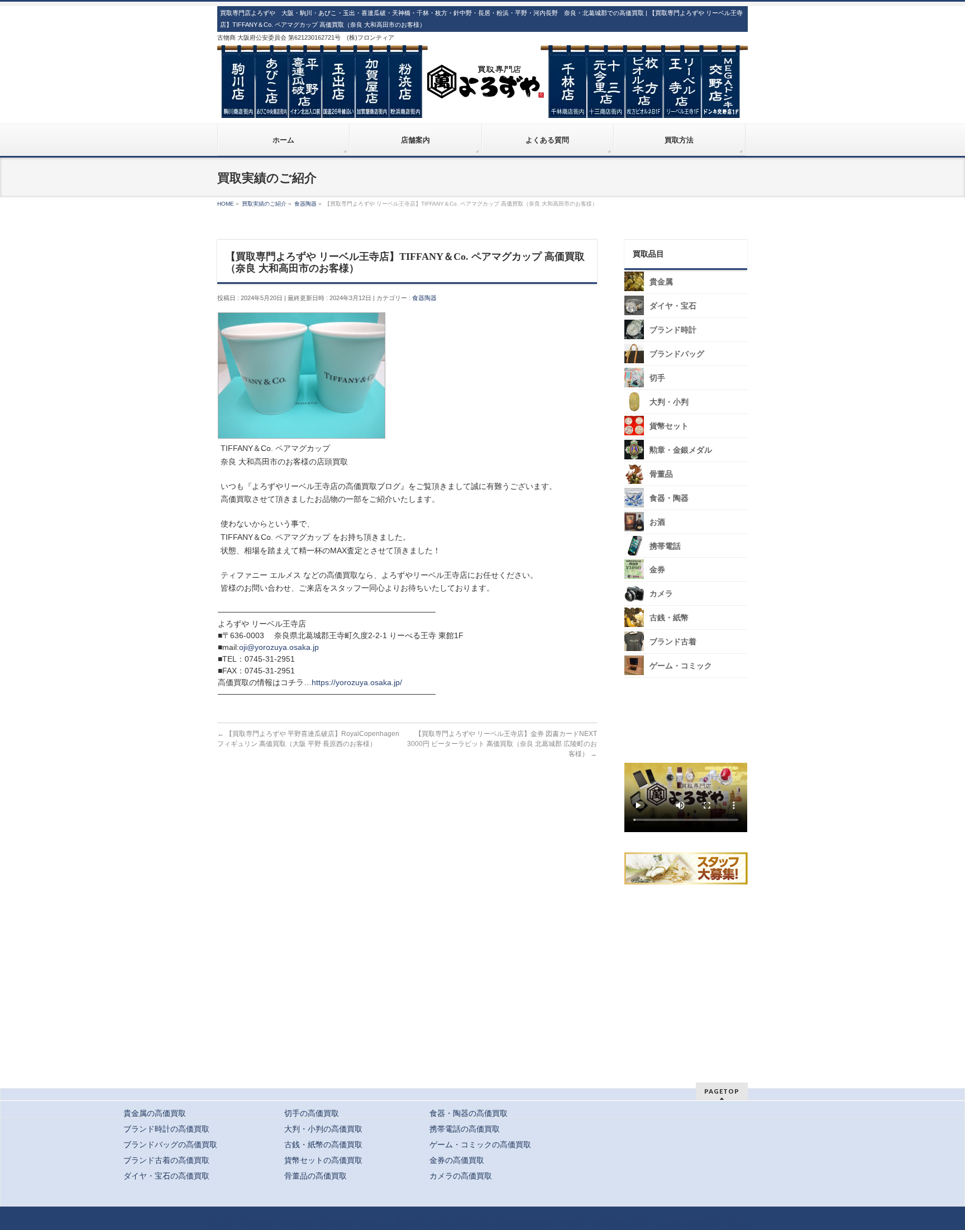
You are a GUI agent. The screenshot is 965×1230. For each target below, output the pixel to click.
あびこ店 (444, 1223)
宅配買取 (296, 1223)
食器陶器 (424, 298)
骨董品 (661, 474)
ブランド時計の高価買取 (166, 1128)
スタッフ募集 (688, 868)
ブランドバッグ (676, 354)
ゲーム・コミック (680, 666)
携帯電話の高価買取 (464, 1128)
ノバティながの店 (687, 1223)
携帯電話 (665, 546)
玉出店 (479, 1223)
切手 (657, 378)
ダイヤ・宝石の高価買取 (166, 1175)
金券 (657, 570)
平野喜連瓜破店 (526, 1223)
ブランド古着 (672, 642)
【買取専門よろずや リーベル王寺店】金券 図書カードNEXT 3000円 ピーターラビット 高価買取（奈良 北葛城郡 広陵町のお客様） (502, 744)
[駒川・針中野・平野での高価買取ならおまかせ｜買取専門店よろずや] (482, 105)
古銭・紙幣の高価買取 (323, 1144)
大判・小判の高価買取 (323, 1128)
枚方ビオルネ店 (620, 1223)
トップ (221, 1223)
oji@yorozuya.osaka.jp (279, 647)
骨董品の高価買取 (315, 1175)
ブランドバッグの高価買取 (170, 1144)
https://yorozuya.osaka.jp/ (357, 682)
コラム (737, 1223)
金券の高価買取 (456, 1160)
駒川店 (409, 1223)
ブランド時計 (672, 330)
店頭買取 (257, 1223)
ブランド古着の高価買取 (166, 1160)
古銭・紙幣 (669, 618)
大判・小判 (669, 402)
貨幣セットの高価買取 (323, 1160)
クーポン (374, 1223)
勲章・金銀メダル (680, 450)
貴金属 (661, 282)
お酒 (657, 522)
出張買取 (335, 1223)
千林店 (573, 1223)
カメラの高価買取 (460, 1175)
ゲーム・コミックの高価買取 (480, 1144)
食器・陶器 (669, 498)
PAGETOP (721, 1091)
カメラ (661, 594)
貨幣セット (669, 426)
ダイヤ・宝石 (672, 306)
